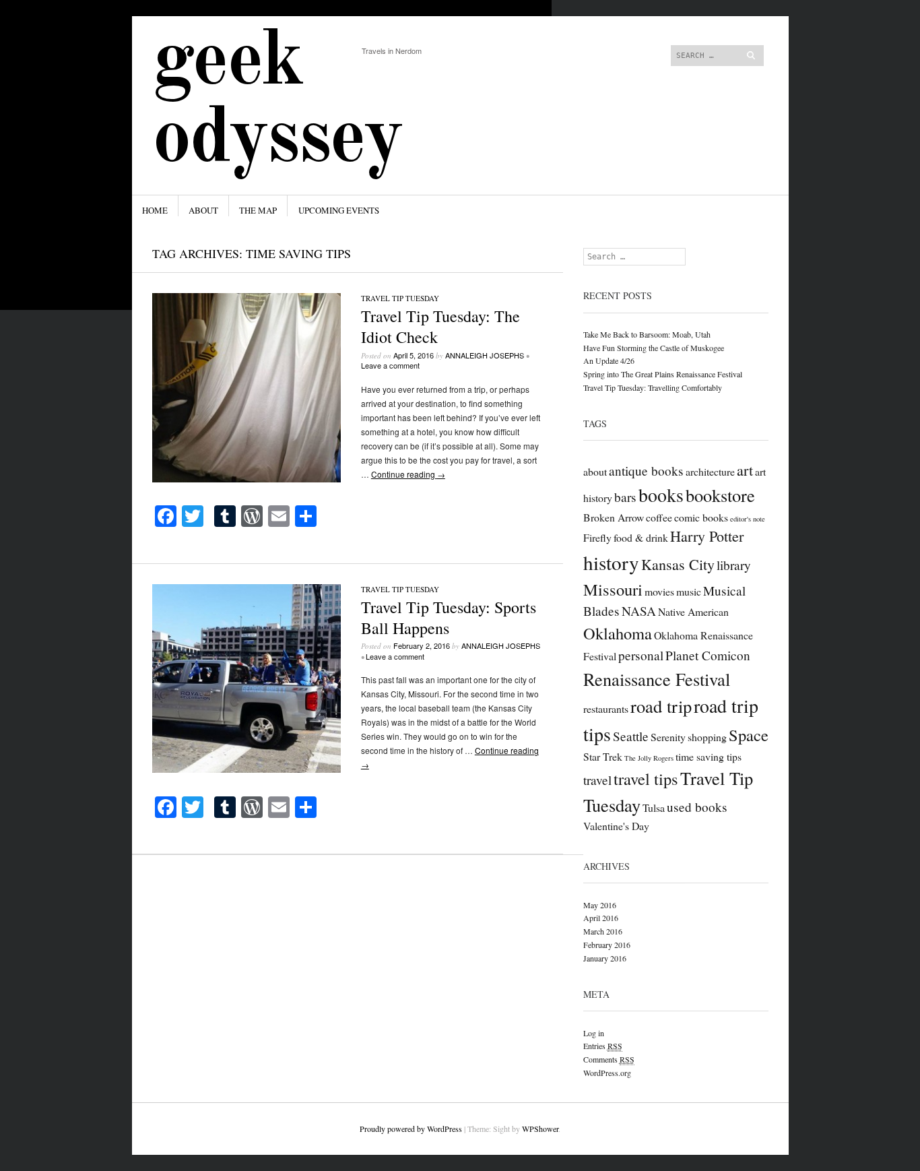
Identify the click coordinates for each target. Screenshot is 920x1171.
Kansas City (678, 564)
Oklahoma (617, 633)
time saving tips (709, 756)
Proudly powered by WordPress (411, 1128)
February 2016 (606, 944)
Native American (693, 611)
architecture (710, 471)
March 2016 (602, 931)
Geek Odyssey (277, 101)
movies (659, 591)
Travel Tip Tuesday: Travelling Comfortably (652, 387)
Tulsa (654, 807)
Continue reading (408, 474)
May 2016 (599, 904)
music (688, 591)
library (734, 565)
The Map (258, 210)
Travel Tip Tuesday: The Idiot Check (440, 326)
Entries (602, 1045)
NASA (639, 610)
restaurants (605, 708)
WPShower (540, 1128)
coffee (659, 517)
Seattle (631, 736)
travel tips (646, 778)
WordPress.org (607, 1072)
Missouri (613, 589)
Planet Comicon (707, 655)
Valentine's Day (616, 826)
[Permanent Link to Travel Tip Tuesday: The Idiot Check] (246, 478)
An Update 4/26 (608, 360)
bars (625, 496)
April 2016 (600, 917)
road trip (661, 706)
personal (640, 655)
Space (748, 735)
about (595, 471)
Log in (593, 1032)
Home (155, 210)
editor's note (747, 519)
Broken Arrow (613, 517)
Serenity (668, 737)
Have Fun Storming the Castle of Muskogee (653, 347)
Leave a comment (390, 365)
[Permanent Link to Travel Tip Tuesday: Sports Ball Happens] (246, 769)
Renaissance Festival (656, 679)
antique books (646, 470)
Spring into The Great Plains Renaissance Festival (662, 374)
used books (697, 806)
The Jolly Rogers (648, 758)
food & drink (641, 537)
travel (597, 779)
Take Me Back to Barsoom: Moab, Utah (647, 334)
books (661, 494)
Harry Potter (707, 536)
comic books (701, 517)
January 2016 (604, 958)
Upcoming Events (338, 210)
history (611, 562)
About (203, 210)
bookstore (720, 495)
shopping (707, 737)
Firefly (597, 537)
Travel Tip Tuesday (400, 298)
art (745, 470)
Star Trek (602, 756)
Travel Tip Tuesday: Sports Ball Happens (448, 617)
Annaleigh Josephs (484, 355)
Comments (608, 1059)
